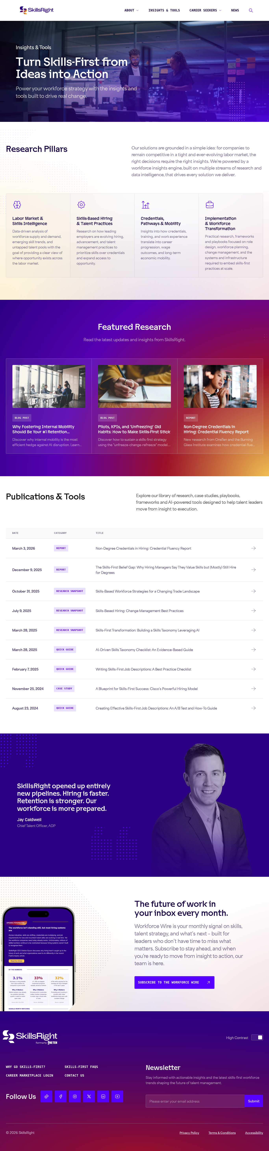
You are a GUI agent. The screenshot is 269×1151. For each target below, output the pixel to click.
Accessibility (254, 1132)
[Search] (251, 10)
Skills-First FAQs (81, 1067)
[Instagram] (75, 1096)
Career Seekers (203, 10)
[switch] (257, 1037)
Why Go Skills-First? (25, 1067)
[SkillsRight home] (36, 1037)
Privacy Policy (189, 1132)
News (235, 10)
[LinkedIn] (103, 1096)
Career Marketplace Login (29, 1075)
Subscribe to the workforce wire (168, 982)
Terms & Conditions (222, 1132)
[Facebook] (61, 1096)
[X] (89, 1096)
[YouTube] (117, 1096)
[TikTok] (46, 1096)
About (129, 10)
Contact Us (74, 1075)
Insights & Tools (164, 10)
